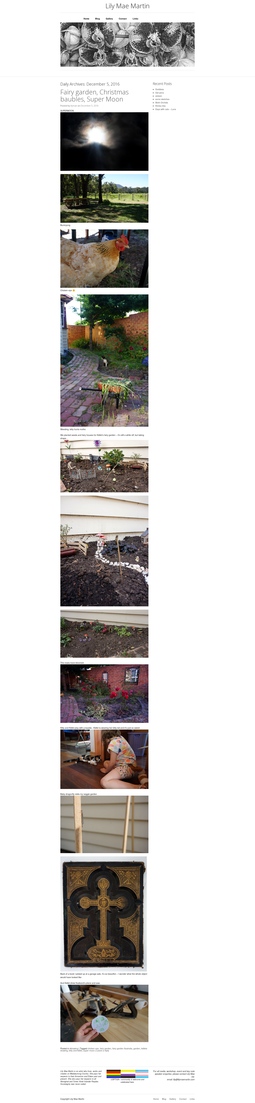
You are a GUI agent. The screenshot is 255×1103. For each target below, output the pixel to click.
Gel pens (159, 92)
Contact (123, 18)
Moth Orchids (161, 102)
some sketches (162, 99)
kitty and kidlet (75, 1050)
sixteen (158, 95)
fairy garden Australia (122, 1048)
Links (135, 18)
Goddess (159, 89)
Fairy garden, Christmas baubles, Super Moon (94, 95)
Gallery (109, 18)
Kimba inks (160, 105)
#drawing (74, 1048)
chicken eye (93, 1048)
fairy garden (105, 1048)
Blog (97, 18)
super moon (89, 1050)
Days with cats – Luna (165, 109)
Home (86, 18)
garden (136, 1048)
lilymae (74, 105)
